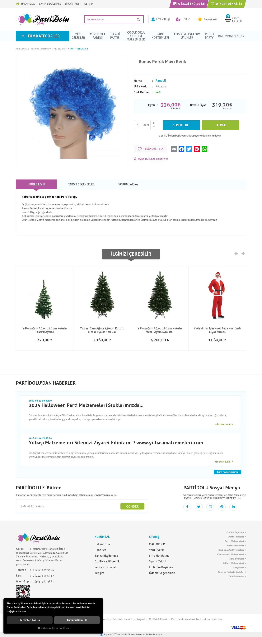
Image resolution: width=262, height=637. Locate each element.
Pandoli (161, 80)
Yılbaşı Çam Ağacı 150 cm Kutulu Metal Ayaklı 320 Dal (102, 330)
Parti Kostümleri (235, 545)
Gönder (132, 506)
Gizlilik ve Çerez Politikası (55, 628)
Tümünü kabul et (77, 620)
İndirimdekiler (236, 576)
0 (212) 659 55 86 (191, 4)
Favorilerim (210, 19)
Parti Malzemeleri (234, 541)
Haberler (100, 550)
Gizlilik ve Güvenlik (107, 561)
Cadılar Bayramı (235, 532)
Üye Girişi (163, 19)
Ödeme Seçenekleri (162, 573)
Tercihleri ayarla (30, 620)
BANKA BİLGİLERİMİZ (50, 3)
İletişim (99, 573)
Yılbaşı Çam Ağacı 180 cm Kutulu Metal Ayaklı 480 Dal (160, 330)
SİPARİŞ (154, 537)
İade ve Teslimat (105, 567)
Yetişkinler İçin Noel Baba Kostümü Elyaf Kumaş (217, 330)
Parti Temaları (236, 536)
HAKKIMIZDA (28, 3)
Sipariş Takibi (157, 561)
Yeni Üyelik (156, 550)
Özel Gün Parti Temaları (231, 550)
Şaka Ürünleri (236, 558)
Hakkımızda (102, 544)
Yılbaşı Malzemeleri (233, 563)
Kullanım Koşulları (161, 567)
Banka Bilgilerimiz (106, 555)
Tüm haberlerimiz (227, 472)
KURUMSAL (102, 537)
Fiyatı (151, 105)
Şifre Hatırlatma (159, 555)
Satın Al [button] (221, 125)
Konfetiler (238, 567)
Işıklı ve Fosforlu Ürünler (231, 572)
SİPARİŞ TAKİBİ (72, 3)
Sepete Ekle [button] (181, 125)
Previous (236, 253)
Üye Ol (187, 19)
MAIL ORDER (157, 544)
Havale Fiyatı (198, 105)
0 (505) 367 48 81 (228, 4)
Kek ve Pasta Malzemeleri (230, 554)
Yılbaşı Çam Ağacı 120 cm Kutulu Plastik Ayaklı (44, 330)
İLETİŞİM (88, 3)
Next (243, 253)
